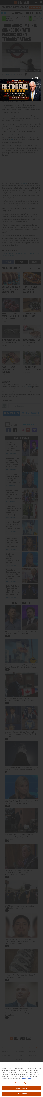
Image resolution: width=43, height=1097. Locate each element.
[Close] (40, 1065)
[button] (21, 548)
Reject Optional (21, 1088)
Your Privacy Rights (21, 1083)
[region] (21, 1079)
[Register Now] (20, 89)
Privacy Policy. (27, 1078)
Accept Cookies (21, 1094)
